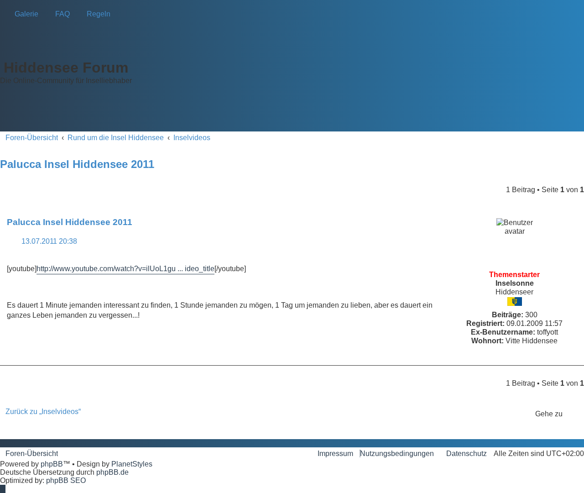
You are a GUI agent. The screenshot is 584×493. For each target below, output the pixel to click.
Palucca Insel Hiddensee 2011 (77, 164)
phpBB (52, 464)
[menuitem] (24, 14)
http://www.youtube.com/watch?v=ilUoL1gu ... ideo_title (125, 269)
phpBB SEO (66, 480)
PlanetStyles (131, 464)
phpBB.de (112, 472)
